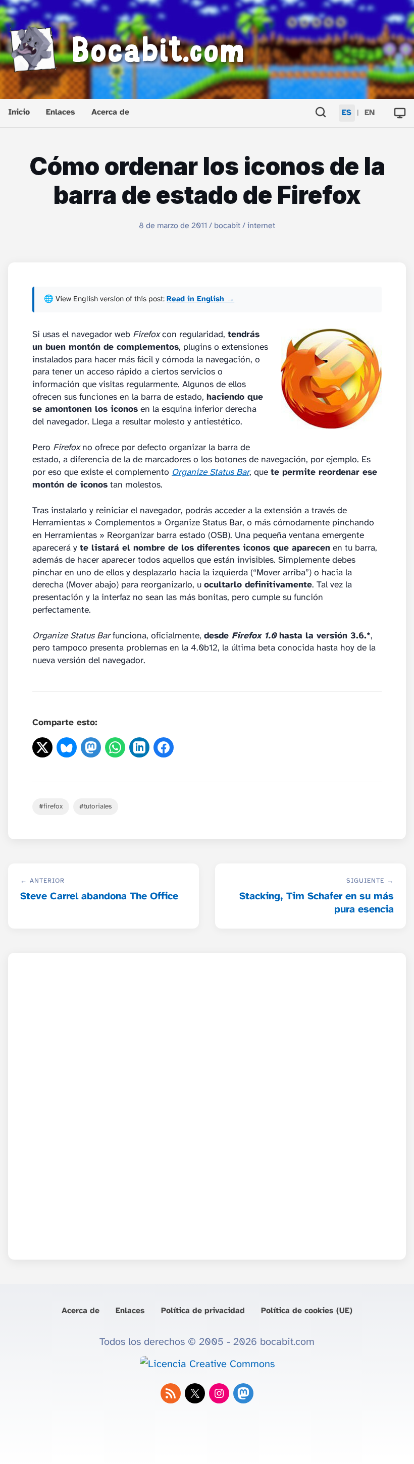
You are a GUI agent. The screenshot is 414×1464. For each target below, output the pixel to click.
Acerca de (110, 112)
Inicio (19, 112)
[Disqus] (207, 1103)
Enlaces (60, 112)
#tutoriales (95, 806)
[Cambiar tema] (400, 113)
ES (346, 113)
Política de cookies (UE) (306, 1311)
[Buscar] (321, 113)
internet (261, 226)
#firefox (51, 806)
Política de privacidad (203, 1311)
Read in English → (200, 299)
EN (370, 113)
